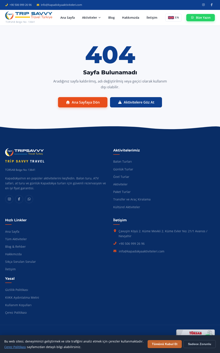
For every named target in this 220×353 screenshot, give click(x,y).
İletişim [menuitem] (152, 17)
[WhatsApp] (29, 199)
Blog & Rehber (15, 247)
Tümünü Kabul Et (164, 344)
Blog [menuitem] (111, 17)
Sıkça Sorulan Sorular (20, 262)
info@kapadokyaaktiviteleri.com (61, 5)
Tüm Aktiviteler (16, 239)
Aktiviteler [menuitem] (89, 17)
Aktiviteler (120, 184)
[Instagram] (9, 199)
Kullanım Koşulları (18, 305)
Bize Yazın (203, 17)
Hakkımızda (13, 254)
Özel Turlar (121, 177)
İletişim (10, 269)
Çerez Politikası (16, 312)
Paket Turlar (122, 192)
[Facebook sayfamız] (211, 5)
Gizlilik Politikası (16, 290)
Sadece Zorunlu (199, 344)
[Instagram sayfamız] (203, 5)
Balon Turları (122, 161)
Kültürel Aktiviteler (126, 207)
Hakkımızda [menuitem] (130, 17)
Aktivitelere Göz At (139, 102)
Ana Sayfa (12, 231)
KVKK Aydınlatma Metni (22, 297)
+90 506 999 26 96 (20, 5)
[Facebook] (19, 199)
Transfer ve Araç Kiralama (132, 199)
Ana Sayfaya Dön (86, 102)
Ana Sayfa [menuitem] (67, 17)
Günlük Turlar (123, 169)
